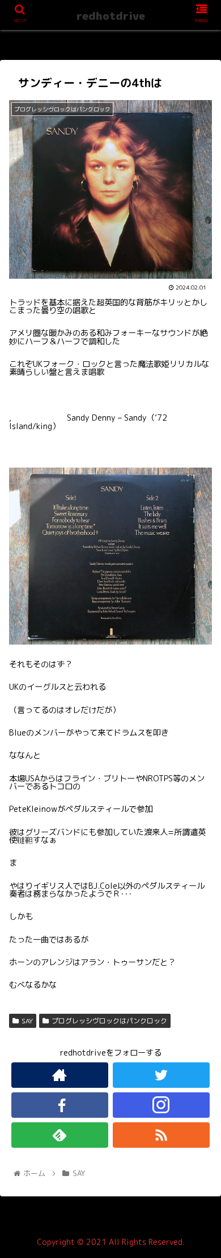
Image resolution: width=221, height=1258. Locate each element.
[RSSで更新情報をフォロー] (161, 1135)
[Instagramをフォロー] (161, 1105)
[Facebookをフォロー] (60, 1105)
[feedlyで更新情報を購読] (60, 1135)
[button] (199, 1056)
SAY (27, 1021)
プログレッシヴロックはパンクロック (109, 1021)
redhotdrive (110, 15)
